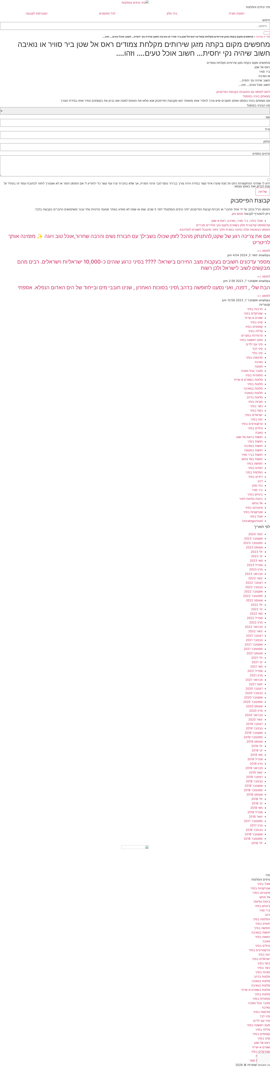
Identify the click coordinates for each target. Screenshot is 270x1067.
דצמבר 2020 (254, 688)
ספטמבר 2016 (253, 838)
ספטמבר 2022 (253, 596)
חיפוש (266, 20)
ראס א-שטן (218, 221)
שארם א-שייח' (253, 318)
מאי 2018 (256, 808)
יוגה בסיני (257, 419)
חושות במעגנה (253, 450)
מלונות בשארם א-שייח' (248, 379)
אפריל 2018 (255, 812)
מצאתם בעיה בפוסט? (256, 96)
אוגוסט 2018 (254, 794)
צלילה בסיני (255, 331)
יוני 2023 (257, 556)
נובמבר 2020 (254, 693)
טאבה (259, 432)
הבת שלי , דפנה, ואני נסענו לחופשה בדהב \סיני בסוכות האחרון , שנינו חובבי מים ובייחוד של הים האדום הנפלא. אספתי (144, 287)
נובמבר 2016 (254, 830)
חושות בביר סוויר (252, 454)
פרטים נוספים (261, 153)
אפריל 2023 (255, 565)
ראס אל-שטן (262, 1043)
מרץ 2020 (256, 710)
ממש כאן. (237, 214)
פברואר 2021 (254, 680)
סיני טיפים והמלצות (258, 7)
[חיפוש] (267, 33)
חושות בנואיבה (253, 446)
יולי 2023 (257, 552)
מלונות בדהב (254, 397)
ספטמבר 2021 (253, 649)
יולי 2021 (257, 657)
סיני (268, 36)
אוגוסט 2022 (254, 600)
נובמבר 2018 (254, 781)
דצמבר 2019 (254, 724)
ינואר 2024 (255, 534)
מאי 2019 (256, 755)
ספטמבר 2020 (253, 702)
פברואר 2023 (254, 574)
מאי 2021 (256, 666)
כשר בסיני (256, 406)
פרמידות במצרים (252, 335)
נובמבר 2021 (254, 640)
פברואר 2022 (254, 627)
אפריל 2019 (255, 759)
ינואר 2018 (256, 816)
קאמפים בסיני (254, 326)
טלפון (266, 141)
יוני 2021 (257, 662)
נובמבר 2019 (254, 728)
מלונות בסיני (255, 384)
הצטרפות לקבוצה (36, 13)
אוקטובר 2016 (254, 834)
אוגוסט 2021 (254, 653)
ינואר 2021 (256, 684)
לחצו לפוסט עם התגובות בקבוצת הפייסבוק (243, 92)
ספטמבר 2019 (253, 737)
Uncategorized (252, 521)
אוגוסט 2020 (254, 706)
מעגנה (259, 366)
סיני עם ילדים (254, 344)
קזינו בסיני (256, 322)
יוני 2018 (257, 803)
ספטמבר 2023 (253, 543)
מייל (267, 129)
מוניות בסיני (255, 401)
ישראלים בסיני (254, 415)
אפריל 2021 (255, 671)
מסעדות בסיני (254, 375)
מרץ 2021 (256, 675)
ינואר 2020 (255, 719)
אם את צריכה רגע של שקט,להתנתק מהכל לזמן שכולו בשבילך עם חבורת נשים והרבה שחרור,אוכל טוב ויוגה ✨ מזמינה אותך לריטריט (139, 239)
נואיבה (259, 36)
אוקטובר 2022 (253, 591)
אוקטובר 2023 (253, 538)
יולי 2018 (257, 799)
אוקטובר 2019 (254, 733)
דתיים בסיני (255, 477)
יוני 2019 (257, 750)
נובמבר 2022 (254, 587)
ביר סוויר (242, 221)
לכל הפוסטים (107, 13)
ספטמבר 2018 (253, 790)
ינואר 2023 (255, 578)
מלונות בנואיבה (253, 388)
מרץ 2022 (256, 622)
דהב (260, 481)
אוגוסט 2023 (254, 547)
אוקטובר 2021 (254, 644)
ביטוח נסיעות (262, 901)
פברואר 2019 (254, 768)
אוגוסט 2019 (254, 741)
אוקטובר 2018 (254, 785)
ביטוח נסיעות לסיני (251, 499)
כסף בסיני (256, 410)
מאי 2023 (256, 560)
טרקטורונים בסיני (252, 424)
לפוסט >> (263, 250)
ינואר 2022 (255, 631)
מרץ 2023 (256, 569)
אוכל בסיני (256, 221)
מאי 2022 (256, 613)
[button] (135, 96)
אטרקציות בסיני (253, 512)
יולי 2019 (257, 746)
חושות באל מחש (252, 459)
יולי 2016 (257, 843)
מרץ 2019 (256, 763)
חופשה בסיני (255, 463)
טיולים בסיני (255, 428)
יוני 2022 (257, 609)
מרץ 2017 (256, 825)
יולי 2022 (257, 605)
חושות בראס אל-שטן (249, 437)
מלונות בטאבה (253, 393)
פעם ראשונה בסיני (251, 340)
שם (268, 117)
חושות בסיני (255, 441)
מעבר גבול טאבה (252, 371)
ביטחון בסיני (255, 494)
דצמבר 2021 (254, 635)
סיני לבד (257, 349)
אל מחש (257, 503)
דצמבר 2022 (254, 582)
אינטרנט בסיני (254, 507)
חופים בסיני (255, 468)
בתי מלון (172, 13)
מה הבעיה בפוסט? (258, 105)
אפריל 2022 (255, 618)
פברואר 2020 (254, 715)
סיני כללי (257, 353)
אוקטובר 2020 (253, 697)
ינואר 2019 (256, 772)
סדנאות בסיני (254, 357)
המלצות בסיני (254, 472)
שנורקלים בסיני (253, 313)
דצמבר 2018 (254, 777)
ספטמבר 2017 (253, 821)
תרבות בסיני (255, 309)
